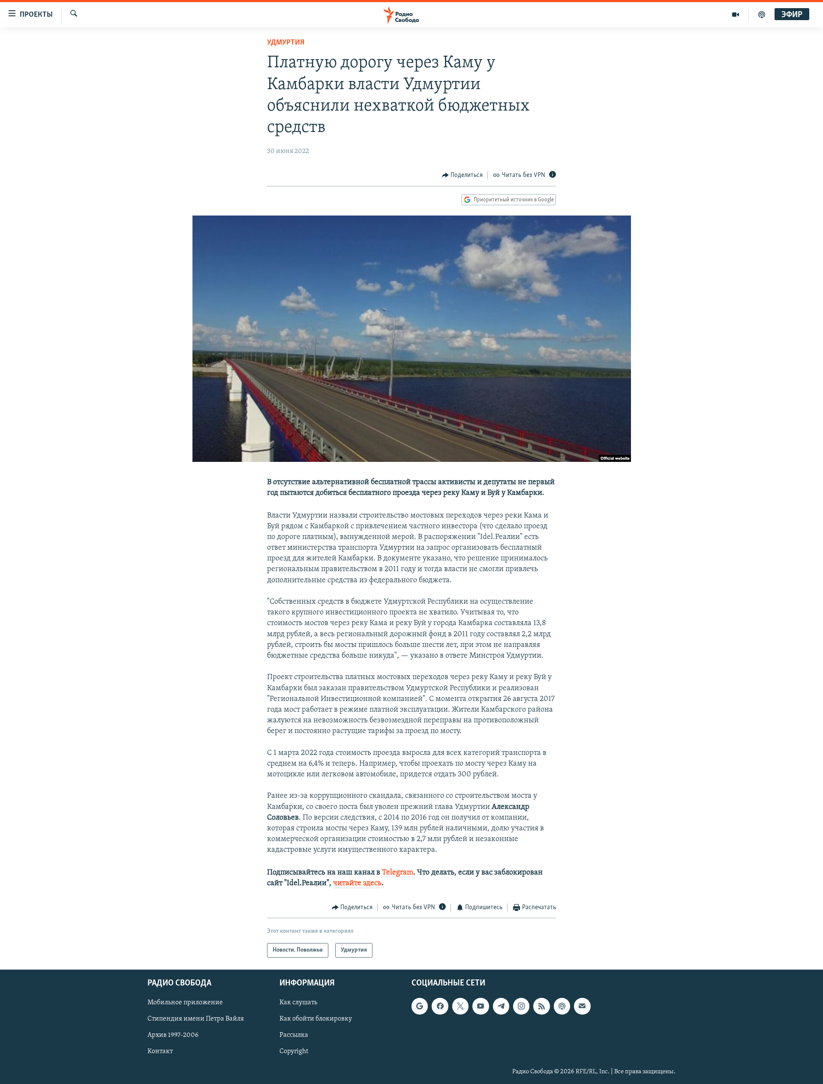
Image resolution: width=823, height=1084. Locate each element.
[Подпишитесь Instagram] (521, 1006)
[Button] (462, 175)
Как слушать (298, 1003)
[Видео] (736, 14)
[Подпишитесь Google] (420, 1006)
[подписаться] (582, 1006)
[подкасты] (762, 14)
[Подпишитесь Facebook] (440, 1006)
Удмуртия (285, 43)
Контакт (160, 1051)
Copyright (293, 1051)
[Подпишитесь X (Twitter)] (460, 1006)
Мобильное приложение (185, 1003)
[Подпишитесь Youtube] (480, 1006)
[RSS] (541, 1006)
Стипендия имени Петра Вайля (195, 1019)
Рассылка (293, 1035)
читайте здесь (357, 883)
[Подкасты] (562, 1006)
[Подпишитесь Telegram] (501, 1006)
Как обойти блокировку (315, 1019)
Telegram (397, 873)
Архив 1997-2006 (172, 1035)
